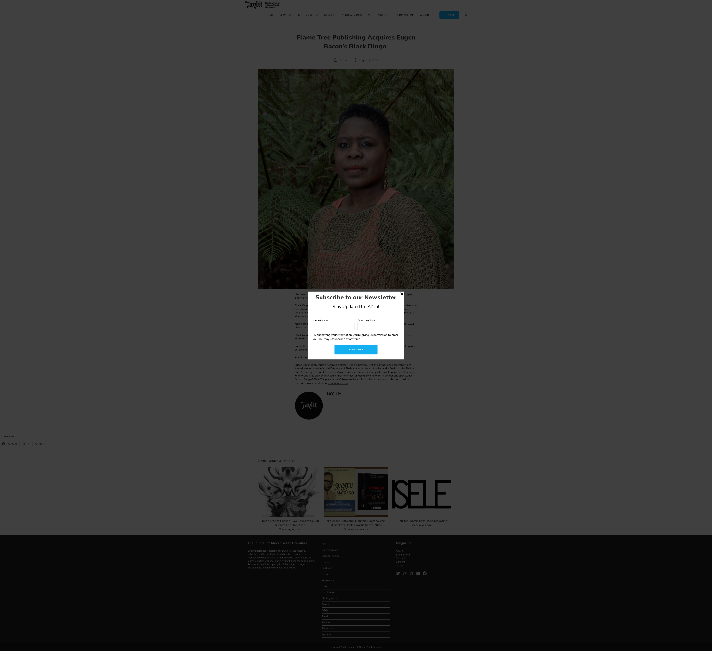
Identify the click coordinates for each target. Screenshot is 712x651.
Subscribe (356, 349)
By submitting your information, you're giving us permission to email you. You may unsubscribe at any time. (355, 337)
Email (366, 320)
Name (321, 320)
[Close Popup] (402, 294)
